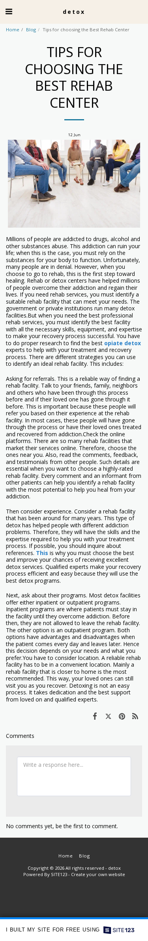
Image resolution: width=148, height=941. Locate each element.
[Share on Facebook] (94, 715)
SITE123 (59, 874)
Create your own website (98, 874)
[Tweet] (108, 715)
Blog (31, 29)
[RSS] (135, 715)
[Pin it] (122, 715)
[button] (8, 11)
